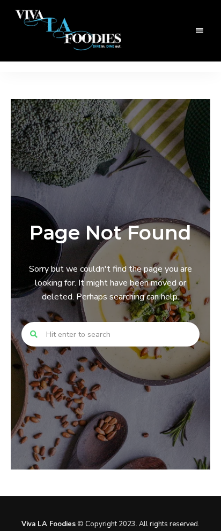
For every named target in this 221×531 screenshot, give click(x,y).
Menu (199, 30)
